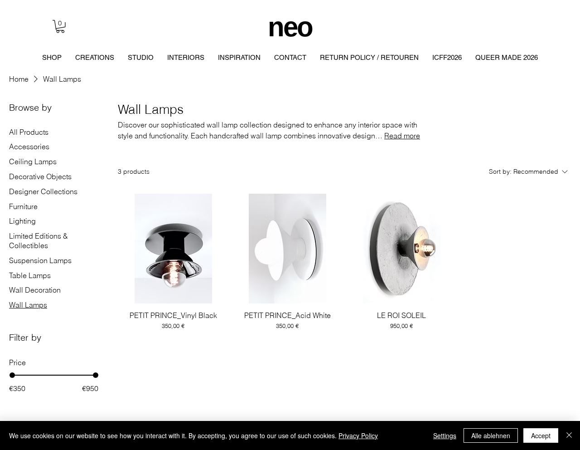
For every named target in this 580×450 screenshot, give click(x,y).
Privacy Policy (358, 435)
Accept (541, 435)
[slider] (12, 375)
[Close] (569, 435)
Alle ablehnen (490, 435)
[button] (60, 26)
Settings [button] (444, 435)
